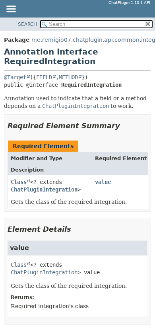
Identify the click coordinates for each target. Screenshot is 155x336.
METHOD (68, 77)
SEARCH (27, 24)
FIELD (44, 77)
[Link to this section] (125, 125)
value (103, 182)
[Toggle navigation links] (10, 9)
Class (19, 182)
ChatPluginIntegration (44, 189)
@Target (15, 77)
